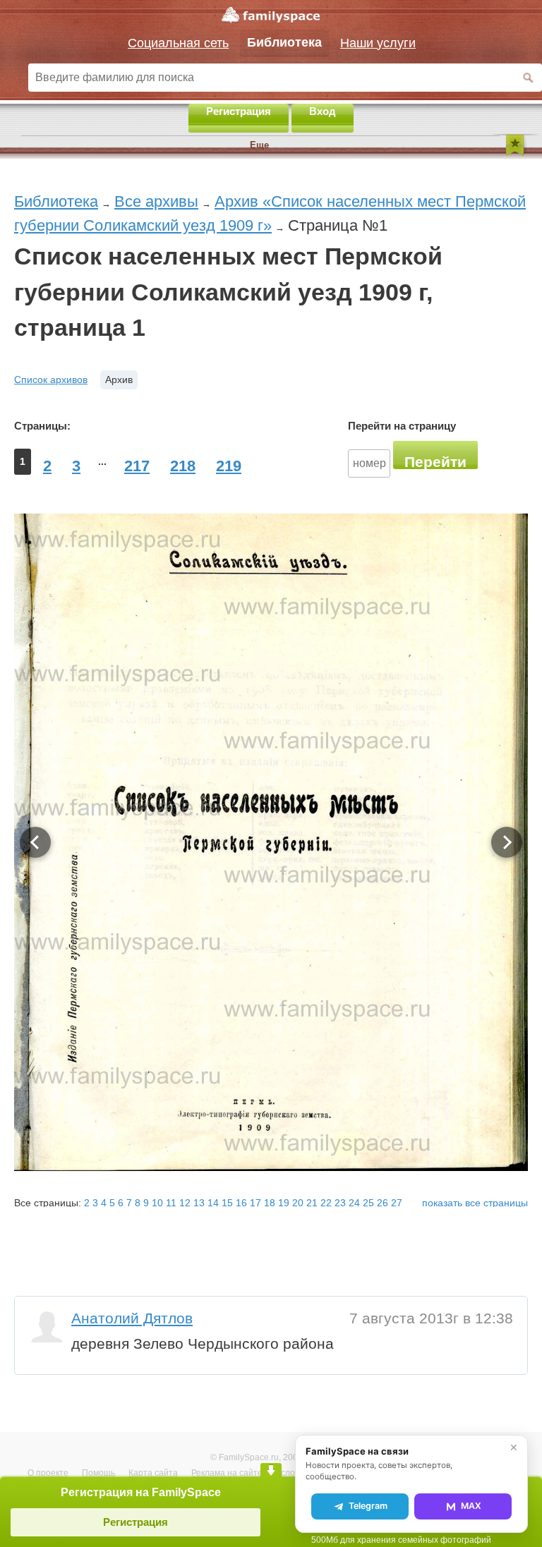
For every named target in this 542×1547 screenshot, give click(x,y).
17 (255, 1202)
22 (326, 1202)
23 (340, 1202)
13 (199, 1202)
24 (354, 1202)
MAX (471, 1505)
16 (241, 1202)
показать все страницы (475, 1202)
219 (228, 466)
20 (297, 1202)
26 (382, 1202)
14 (213, 1202)
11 (171, 1202)
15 (227, 1202)
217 (137, 466)
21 (312, 1202)
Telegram (368, 1505)
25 (368, 1202)
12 (185, 1202)
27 (396, 1202)
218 (182, 466)
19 (283, 1202)
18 (269, 1202)
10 (157, 1202)
